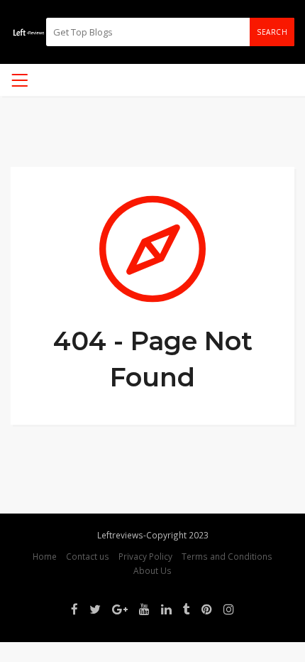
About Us (152, 570)
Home (45, 556)
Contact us (87, 556)
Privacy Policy (145, 556)
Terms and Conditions (227, 556)
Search (272, 32)
